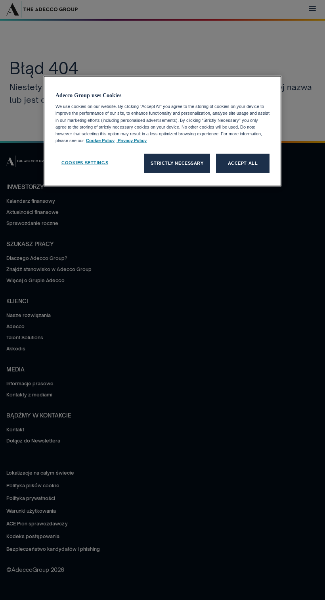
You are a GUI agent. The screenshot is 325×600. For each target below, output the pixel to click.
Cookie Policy (100, 140)
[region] (162, 131)
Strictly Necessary (177, 163)
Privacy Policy (132, 140)
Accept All (243, 163)
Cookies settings (84, 162)
